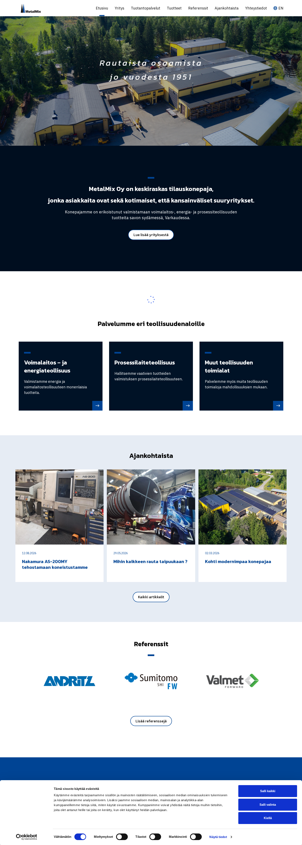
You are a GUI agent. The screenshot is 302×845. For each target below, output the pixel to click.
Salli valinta (267, 804)
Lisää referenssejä (151, 721)
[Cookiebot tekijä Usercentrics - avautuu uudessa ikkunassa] (27, 837)
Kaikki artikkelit (151, 597)
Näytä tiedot (218, 837)
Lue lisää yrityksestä (151, 234)
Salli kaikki (267, 791)
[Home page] (53, 8)
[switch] (122, 836)
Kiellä (268, 818)
